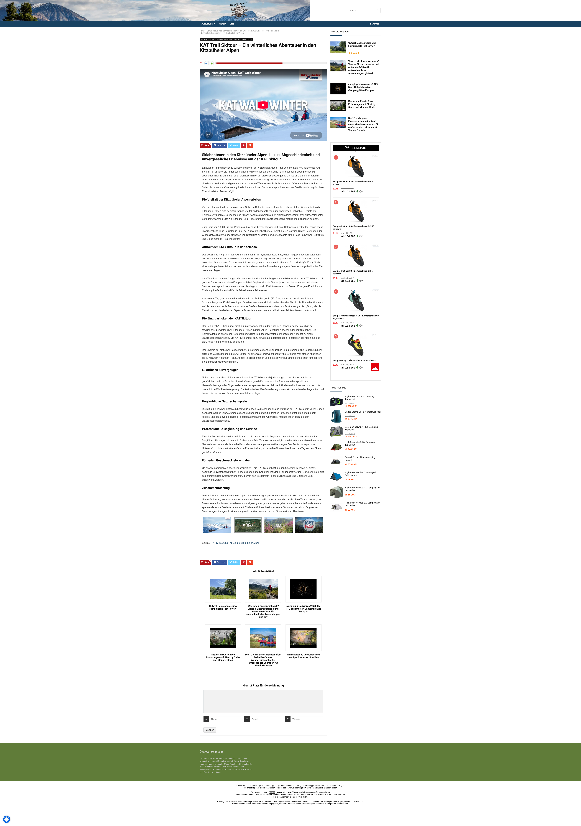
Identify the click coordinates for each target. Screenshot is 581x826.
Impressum (346, 801)
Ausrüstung (207, 24)
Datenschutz (358, 801)
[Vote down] (206, 63)
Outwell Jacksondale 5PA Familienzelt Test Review (223, 607)
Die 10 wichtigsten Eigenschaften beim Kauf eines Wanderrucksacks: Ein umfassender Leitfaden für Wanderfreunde (263, 660)
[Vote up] (212, 63)
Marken (222, 24)
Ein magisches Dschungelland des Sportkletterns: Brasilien (303, 656)
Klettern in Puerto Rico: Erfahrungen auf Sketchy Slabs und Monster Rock (223, 657)
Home (202, 31)
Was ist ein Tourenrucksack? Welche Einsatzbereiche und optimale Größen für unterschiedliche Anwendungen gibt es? (263, 611)
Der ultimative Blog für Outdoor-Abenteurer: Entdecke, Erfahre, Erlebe (235, 31)
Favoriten (374, 24)
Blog (232, 24)
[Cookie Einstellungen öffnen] (6, 822)
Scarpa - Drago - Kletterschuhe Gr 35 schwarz (354, 360)
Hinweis (265, 792)
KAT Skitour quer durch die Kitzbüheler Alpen (235, 543)
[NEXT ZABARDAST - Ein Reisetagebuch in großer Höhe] (578, 818)
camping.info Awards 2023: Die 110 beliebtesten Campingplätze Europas (303, 609)
